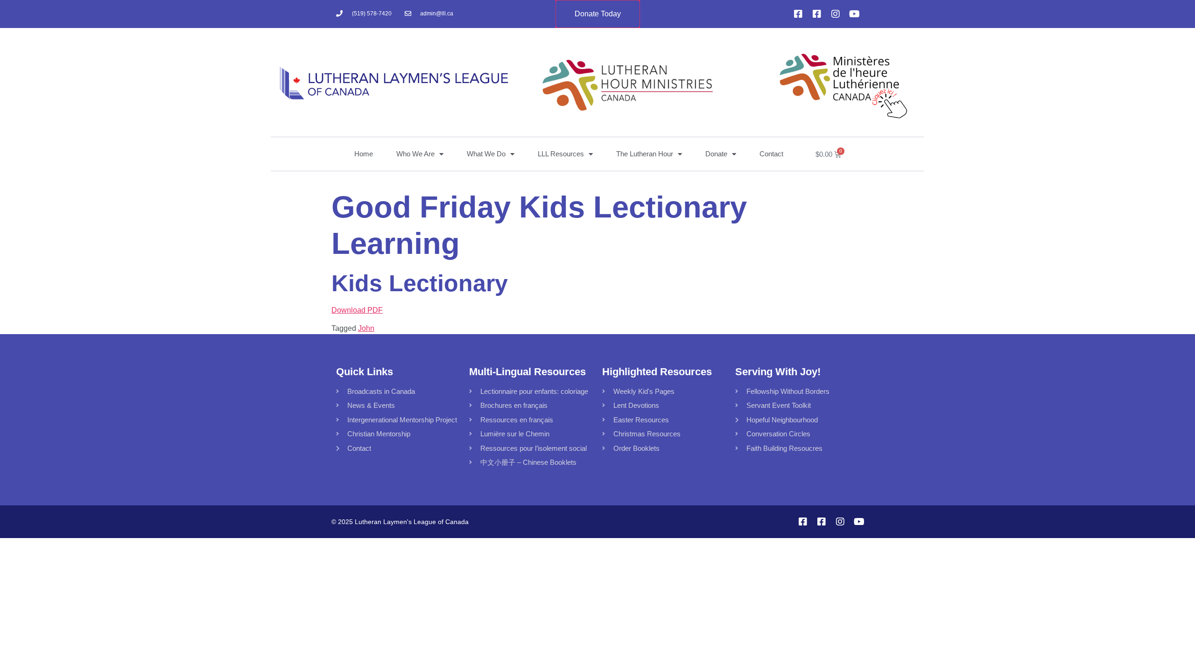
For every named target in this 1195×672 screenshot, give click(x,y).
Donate (716, 154)
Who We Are (415, 154)
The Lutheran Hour (644, 154)
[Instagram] (835, 14)
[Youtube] (854, 14)
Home (363, 154)
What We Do (486, 154)
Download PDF (357, 310)
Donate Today (598, 14)
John (366, 328)
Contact (771, 154)
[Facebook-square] (798, 14)
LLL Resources (561, 154)
